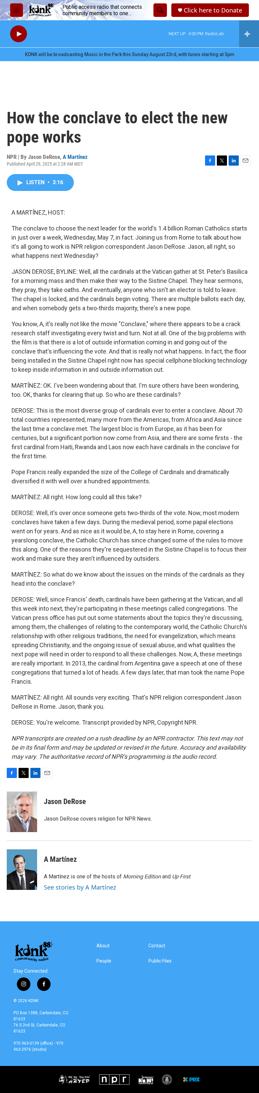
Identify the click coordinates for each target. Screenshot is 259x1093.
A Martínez (75, 156)
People (103, 961)
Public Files (160, 961)
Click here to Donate (213, 10)
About (103, 945)
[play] (18, 34)
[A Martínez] (22, 869)
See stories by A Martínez (80, 887)
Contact (156, 945)
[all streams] (249, 33)
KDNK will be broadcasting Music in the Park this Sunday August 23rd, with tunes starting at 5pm (129, 54)
